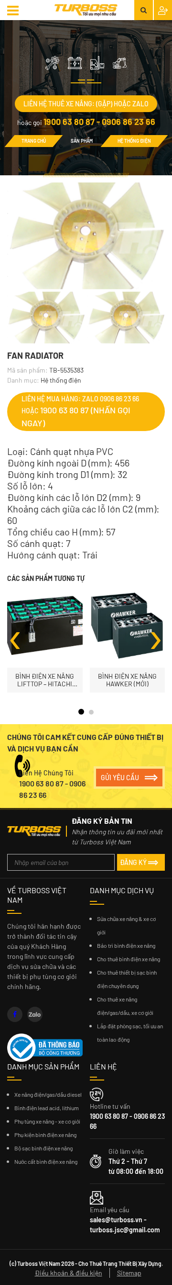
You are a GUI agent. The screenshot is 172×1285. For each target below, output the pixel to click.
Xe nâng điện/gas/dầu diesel (48, 1094)
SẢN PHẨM (82, 141)
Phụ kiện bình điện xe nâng (45, 1134)
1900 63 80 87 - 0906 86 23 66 (99, 121)
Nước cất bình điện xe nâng (45, 1161)
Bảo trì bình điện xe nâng (126, 945)
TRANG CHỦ (34, 141)
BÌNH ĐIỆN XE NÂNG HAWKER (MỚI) (127, 680)
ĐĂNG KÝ (133, 862)
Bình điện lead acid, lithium (46, 1107)
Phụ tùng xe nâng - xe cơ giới (47, 1121)
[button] (14, 10)
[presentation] (15, 635)
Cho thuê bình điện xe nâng (128, 958)
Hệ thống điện (134, 141)
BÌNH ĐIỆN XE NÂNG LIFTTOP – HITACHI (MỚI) (44, 680)
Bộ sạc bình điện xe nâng (43, 1148)
